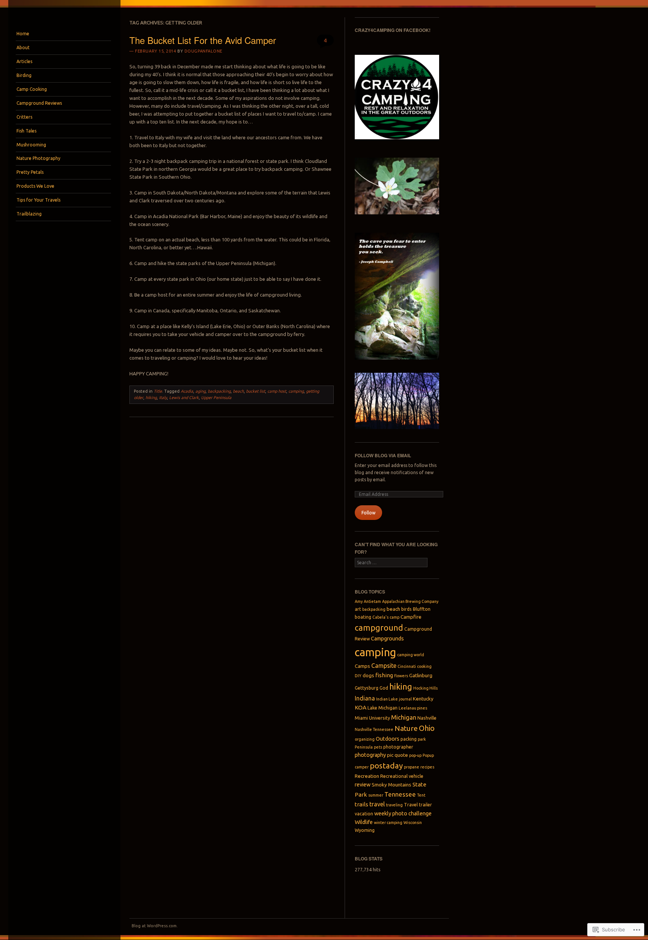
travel (377, 804)
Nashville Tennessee (374, 729)
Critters (24, 116)
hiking (151, 397)
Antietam (372, 601)
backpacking (219, 391)
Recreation (367, 776)
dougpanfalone (203, 51)
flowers (401, 675)
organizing (365, 739)
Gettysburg (366, 687)
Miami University (372, 718)
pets (378, 747)
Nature (406, 728)
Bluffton (421, 609)
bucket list (255, 391)
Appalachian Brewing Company (410, 601)
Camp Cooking (31, 89)
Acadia (187, 391)
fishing (384, 675)
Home (22, 33)
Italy (163, 397)
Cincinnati (407, 666)
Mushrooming (31, 144)
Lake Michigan (383, 707)
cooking (424, 666)
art (358, 609)
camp (394, 617)
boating (363, 617)
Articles (24, 61)
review (362, 785)
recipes (427, 767)
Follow (368, 512)
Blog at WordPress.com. (155, 925)
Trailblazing (29, 213)
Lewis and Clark (184, 397)
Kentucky (423, 699)
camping (296, 391)
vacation (364, 813)
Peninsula (364, 747)
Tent (421, 795)
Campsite (383, 665)
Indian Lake (387, 699)
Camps (362, 666)
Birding (24, 75)
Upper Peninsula (216, 397)
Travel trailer (418, 804)
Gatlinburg (420, 675)
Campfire (411, 617)
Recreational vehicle (401, 776)
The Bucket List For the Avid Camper (202, 40)
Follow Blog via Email (383, 455)
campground (379, 627)
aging (200, 391)
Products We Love (35, 186)
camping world (410, 654)
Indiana (365, 698)
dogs (368, 675)
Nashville (426, 718)
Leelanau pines (413, 708)
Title (158, 391)
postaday (386, 765)
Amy (359, 601)
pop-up (415, 755)
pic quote (397, 755)
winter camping (388, 822)
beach (238, 391)
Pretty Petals (30, 172)
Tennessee (400, 794)
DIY (358, 675)
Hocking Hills (425, 688)
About (23, 47)
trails (361, 804)
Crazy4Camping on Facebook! (392, 30)
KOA (360, 707)
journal (405, 699)
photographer (398, 746)
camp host (276, 391)
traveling (394, 805)
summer (375, 795)
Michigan (403, 717)
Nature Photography (38, 158)
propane (411, 767)
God (384, 687)
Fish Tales (26, 130)
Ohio (427, 728)
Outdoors (387, 739)
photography (370, 755)
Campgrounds (387, 639)
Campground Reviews (39, 103)
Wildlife (364, 822)
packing (408, 739)
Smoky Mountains (391, 785)
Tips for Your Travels (38, 199)
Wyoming (365, 830)
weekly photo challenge (403, 813)
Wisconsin (413, 822)
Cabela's (380, 617)
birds (406, 609)
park (422, 739)
